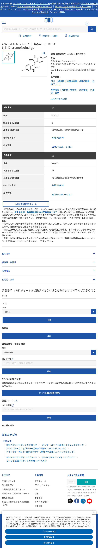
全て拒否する (49, 537)
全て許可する (49, 543)
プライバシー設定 (49, 531)
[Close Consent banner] (94, 513)
